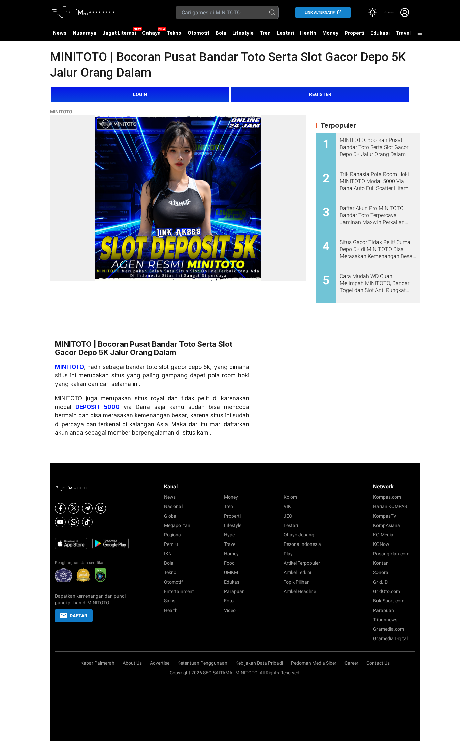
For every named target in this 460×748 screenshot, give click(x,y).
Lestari (285, 35)
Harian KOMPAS (390, 506)
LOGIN (140, 94)
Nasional (173, 506)
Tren (265, 33)
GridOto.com (386, 591)
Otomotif (198, 33)
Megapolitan (177, 525)
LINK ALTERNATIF (320, 12)
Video (230, 610)
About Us (132, 663)
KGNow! (382, 544)
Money (330, 33)
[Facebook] (60, 508)
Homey (231, 553)
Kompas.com (387, 497)
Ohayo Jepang (299, 534)
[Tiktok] (87, 522)
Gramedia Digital (390, 638)
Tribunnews (385, 619)
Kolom (290, 497)
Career (351, 663)
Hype (229, 534)
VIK (287, 506)
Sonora (380, 572)
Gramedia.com (388, 629)
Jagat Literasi (119, 33)
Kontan (381, 563)
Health (308, 33)
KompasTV (384, 516)
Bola (221, 33)
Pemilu (171, 544)
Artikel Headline (300, 591)
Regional (173, 534)
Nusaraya (84, 33)
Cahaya (151, 33)
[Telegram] (87, 508)
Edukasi (380, 33)
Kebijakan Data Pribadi (259, 663)
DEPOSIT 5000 (97, 407)
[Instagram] (100, 508)
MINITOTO (61, 111)
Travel (403, 33)
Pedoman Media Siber (313, 663)
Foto (229, 600)
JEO (288, 516)
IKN (168, 553)
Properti (354, 33)
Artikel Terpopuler (302, 563)
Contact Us (378, 663)
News (60, 33)
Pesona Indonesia (302, 544)
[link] (388, 12)
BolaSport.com (388, 600)
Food (229, 563)
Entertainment (179, 591)
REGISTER (320, 94)
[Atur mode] (372, 12)
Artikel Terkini (297, 572)
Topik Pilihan (297, 582)
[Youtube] (60, 522)
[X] (73, 508)
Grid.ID (380, 582)
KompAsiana (386, 525)
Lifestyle (243, 33)
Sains (169, 600)
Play (288, 553)
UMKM (231, 572)
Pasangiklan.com (391, 553)
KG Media (383, 534)
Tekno (174, 33)
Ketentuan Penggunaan (202, 663)
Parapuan (234, 591)
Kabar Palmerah (97, 663)
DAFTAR (78, 615)
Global (170, 516)
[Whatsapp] (73, 522)
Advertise (159, 663)
